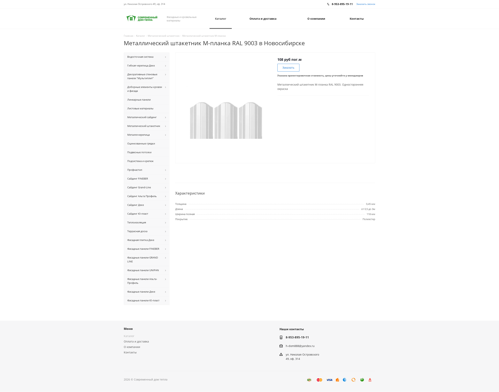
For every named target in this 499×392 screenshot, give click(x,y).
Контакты (130, 352)
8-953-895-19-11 (297, 337)
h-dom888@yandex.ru (300, 346)
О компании (132, 347)
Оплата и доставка (136, 341)
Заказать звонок (365, 4)
